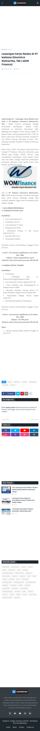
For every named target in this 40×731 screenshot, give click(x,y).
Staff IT (12, 594)
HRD (29, 576)
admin (10, 49)
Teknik (18, 594)
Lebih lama (33, 419)
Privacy (21, 727)
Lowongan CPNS (30, 582)
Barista (30, 567)
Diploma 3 (17, 382)
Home (8, 727)
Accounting (6, 567)
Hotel (34, 576)
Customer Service (8, 573)
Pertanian (15, 588)
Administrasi (15, 567)
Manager (5, 585)
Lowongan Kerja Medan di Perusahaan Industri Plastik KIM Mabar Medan (23, 500)
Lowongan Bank (7, 582)
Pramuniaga (24, 588)
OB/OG (20, 585)
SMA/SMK (17, 591)
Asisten (23, 567)
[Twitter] (18, 393)
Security (5, 594)
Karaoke (11, 579)
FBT (27, 721)
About (15, 727)
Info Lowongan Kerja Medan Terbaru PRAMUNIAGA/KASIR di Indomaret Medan (25, 490)
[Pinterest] (22, 393)
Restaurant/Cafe (7, 591)
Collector (25, 570)
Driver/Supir (6, 576)
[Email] (26, 393)
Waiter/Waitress (7, 597)
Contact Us (30, 727)
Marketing (13, 585)
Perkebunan (6, 588)
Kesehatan (25, 579)
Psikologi (5, 385)
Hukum (24, 382)
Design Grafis (19, 573)
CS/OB (4, 570)
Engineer (22, 576)
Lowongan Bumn (19, 582)
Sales (24, 591)
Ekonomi (14, 576)
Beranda (4, 49)
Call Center (12, 570)
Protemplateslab (21, 723)
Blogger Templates (16, 721)
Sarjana (12, 385)
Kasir (18, 579)
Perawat (27, 585)
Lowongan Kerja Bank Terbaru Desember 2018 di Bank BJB (22, 510)
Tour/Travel (32, 594)
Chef (18, 570)
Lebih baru (6, 419)
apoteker (17, 597)
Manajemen (32, 382)
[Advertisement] (20, 28)
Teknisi (25, 594)
